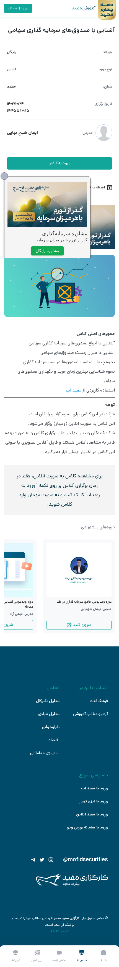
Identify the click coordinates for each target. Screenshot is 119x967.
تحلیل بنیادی (49, 714)
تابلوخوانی (51, 727)
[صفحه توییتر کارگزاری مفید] (42, 859)
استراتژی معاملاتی (45, 753)
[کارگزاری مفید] (72, 884)
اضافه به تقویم (93, 187)
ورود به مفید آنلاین (92, 814)
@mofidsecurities (85, 859)
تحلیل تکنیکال (48, 701)
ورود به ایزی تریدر (93, 801)
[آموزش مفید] (79, 8)
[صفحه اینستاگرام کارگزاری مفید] (51, 859)
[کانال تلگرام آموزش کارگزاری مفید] (33, 859)
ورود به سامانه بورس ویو (87, 827)
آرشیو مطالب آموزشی (90, 714)
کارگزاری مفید (71, 918)
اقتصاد (54, 740)
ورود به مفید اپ (94, 788)
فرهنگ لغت (99, 701)
